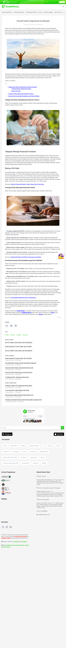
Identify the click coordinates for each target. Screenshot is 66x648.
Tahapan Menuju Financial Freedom (21, 90)
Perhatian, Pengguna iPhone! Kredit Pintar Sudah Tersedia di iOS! (23, 408)
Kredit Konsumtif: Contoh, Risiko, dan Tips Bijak (18, 367)
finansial (7, 343)
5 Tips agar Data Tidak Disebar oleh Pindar (17, 399)
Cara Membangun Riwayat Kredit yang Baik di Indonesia (21, 372)
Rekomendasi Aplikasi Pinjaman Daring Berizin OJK (20, 404)
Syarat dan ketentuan (20, 547)
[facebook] (6, 336)
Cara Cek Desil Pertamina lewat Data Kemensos (18, 381)
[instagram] (11, 336)
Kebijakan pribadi (6, 548)
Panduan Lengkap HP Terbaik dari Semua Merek (19, 394)
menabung (18, 343)
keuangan (13, 343)
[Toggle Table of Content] (6, 86)
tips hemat (25, 343)
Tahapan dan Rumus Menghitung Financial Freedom (23, 89)
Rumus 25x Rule (16, 93)
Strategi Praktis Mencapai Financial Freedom (21, 95)
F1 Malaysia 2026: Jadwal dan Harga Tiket (17, 386)
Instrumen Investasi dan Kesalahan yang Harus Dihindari (24, 98)
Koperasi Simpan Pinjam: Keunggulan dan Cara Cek (20, 376)
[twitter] (15, 336)
